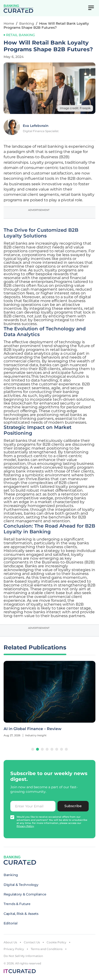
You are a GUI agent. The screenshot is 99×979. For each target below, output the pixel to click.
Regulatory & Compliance (25, 894)
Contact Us (32, 942)
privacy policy (25, 826)
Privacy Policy (14, 949)
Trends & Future (17, 904)
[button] (32, 749)
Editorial (10, 923)
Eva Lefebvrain (36, 126)
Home (9, 23)
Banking (26, 23)
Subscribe (73, 806)
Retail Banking (20, 35)
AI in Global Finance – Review (33, 728)
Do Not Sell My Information (23, 956)
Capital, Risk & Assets (21, 913)
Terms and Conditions (46, 949)
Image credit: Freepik (75, 108)
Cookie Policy (56, 942)
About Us (10, 942)
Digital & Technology (21, 885)
